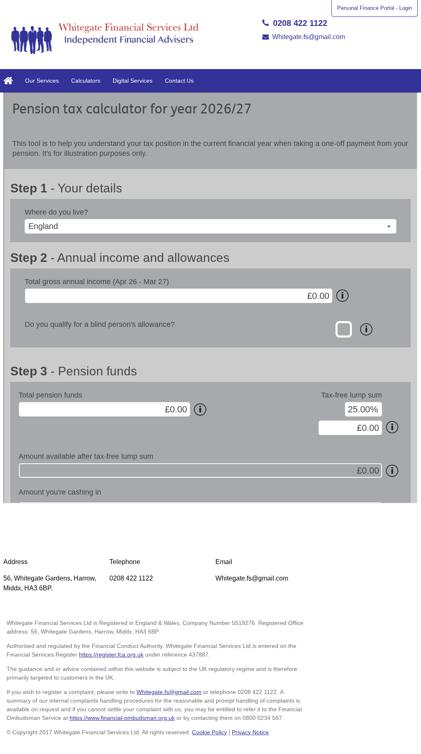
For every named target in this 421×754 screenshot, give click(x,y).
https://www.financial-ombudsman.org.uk (122, 718)
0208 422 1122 (300, 23)
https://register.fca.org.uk (111, 654)
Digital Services (133, 80)
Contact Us (179, 80)
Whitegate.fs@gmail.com (308, 36)
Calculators (85, 80)
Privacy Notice (250, 732)
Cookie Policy (209, 732)
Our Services (42, 80)
